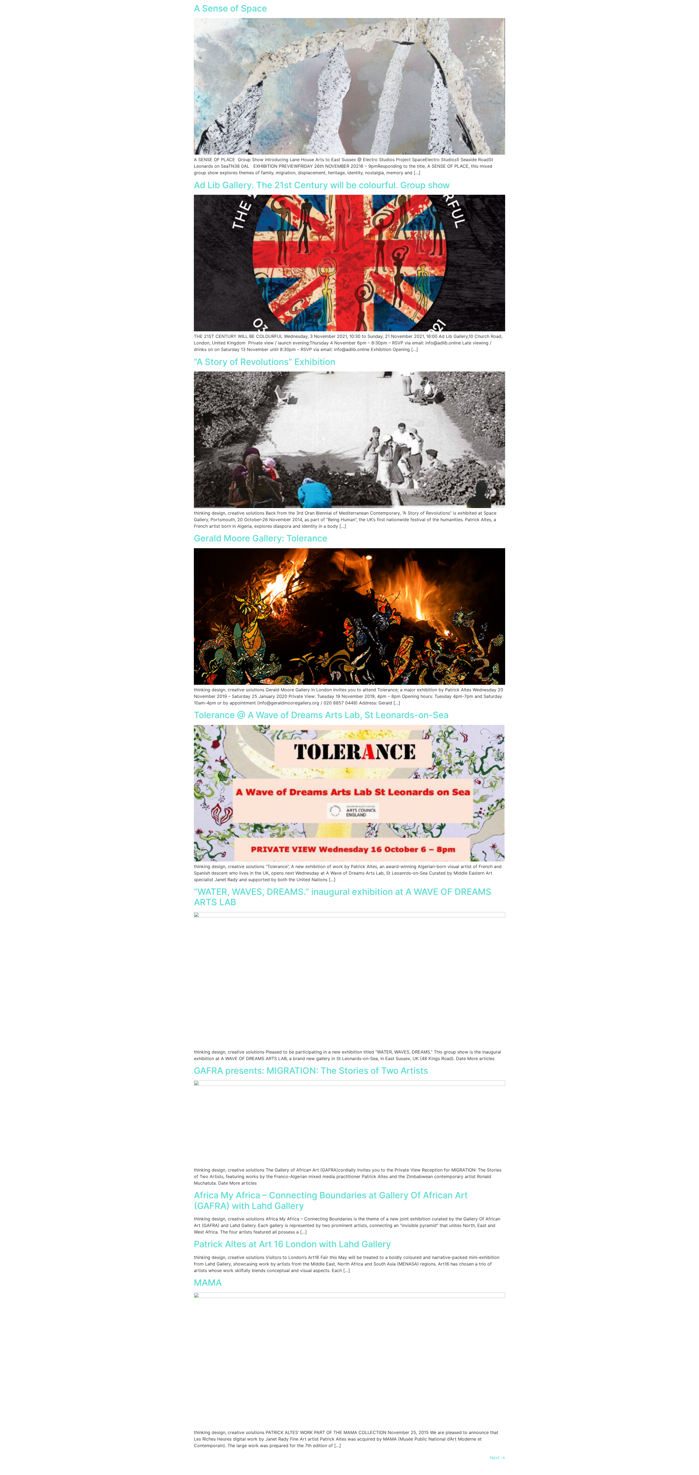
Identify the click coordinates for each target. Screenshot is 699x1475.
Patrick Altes (45, 12)
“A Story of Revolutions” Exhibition (264, 361)
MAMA (208, 1282)
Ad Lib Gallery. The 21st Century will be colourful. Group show (322, 185)
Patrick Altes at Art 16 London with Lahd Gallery (292, 1244)
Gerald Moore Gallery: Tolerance (260, 538)
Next (497, 1457)
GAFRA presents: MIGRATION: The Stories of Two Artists (311, 1070)
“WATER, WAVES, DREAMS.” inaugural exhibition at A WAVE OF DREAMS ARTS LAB (342, 896)
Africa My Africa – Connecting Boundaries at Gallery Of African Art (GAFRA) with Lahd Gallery (331, 1200)
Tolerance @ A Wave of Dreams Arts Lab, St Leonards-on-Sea (321, 715)
